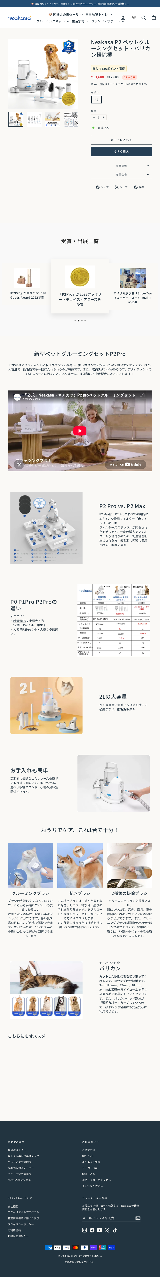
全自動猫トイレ (97, 14)
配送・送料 (88, 1174)
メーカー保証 (90, 1168)
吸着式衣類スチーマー (21, 1168)
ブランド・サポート (106, 21)
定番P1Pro (20, 625)
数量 (94, 110)
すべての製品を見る (19, 1180)
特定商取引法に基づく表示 (23, 1218)
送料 (102, 84)
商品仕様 (121, 174)
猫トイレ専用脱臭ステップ (23, 1156)
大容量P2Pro (22, 629)
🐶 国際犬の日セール (64, 14)
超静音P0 (19, 621)
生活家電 (78, 21)
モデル (95, 92)
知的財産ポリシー (18, 1236)
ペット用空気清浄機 (19, 1174)
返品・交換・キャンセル (96, 1180)
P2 (96, 99)
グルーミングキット (51, 21)
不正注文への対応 (92, 1186)
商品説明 (121, 165)
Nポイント (88, 1156)
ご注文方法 (88, 1150)
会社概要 (13, 1206)
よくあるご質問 (91, 1162)
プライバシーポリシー (21, 1224)
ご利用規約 (14, 1230)
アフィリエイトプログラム (23, 1212)
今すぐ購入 (121, 151)
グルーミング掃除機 (19, 1162)
